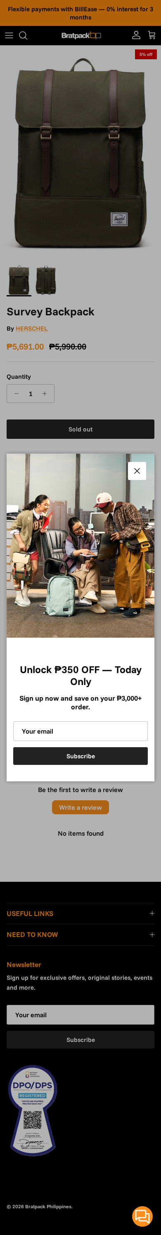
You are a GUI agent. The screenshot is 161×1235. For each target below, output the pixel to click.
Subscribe (80, 756)
